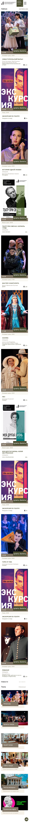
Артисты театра (9, 795)
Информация (22, 757)
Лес (3, 431)
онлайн (19, 4)
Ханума (5, 372)
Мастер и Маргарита (10, 317)
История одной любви (11, 204)
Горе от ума (7, 596)
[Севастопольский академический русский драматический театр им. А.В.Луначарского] (8, 3)
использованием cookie (19, 816)
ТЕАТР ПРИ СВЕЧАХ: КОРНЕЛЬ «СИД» (13, 261)
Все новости (22, 716)
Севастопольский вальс (12, 93)
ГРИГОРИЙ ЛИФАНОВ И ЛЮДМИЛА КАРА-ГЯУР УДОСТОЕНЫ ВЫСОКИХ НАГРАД (11, 742)
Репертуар (7, 774)
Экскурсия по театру (11, 150)
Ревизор (5, 704)
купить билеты (20, 85)
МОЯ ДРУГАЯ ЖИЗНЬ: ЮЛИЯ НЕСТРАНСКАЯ (12, 486)
